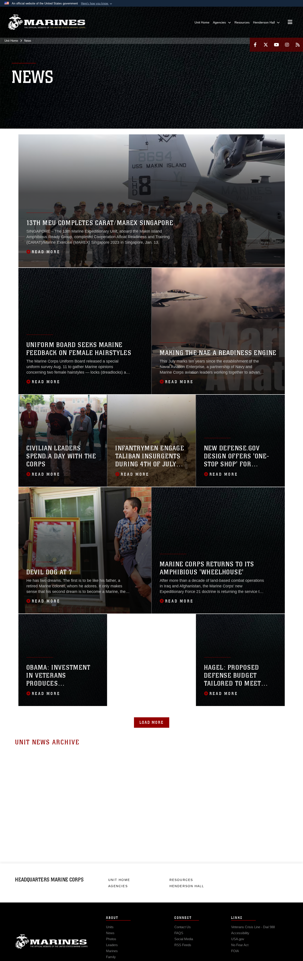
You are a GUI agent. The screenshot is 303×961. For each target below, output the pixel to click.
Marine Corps (51, 941)
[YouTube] (276, 45)
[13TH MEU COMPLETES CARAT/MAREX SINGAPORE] (151, 200)
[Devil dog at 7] (85, 550)
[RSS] (297, 45)
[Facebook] (255, 45)
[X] (265, 45)
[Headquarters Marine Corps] (46, 22)
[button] (97, 3)
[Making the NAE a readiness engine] (218, 331)
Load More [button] (152, 722)
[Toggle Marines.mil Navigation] (290, 22)
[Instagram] (287, 45)
